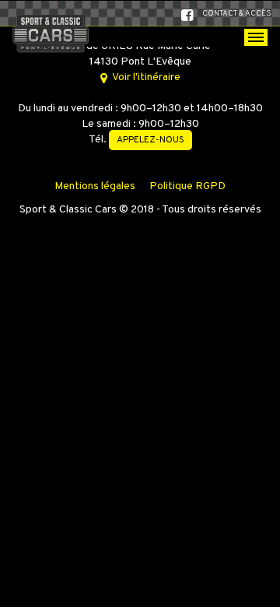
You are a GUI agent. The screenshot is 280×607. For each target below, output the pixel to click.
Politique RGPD (187, 186)
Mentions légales (94, 186)
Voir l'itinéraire (145, 77)
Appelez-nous (150, 140)
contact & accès (236, 14)
